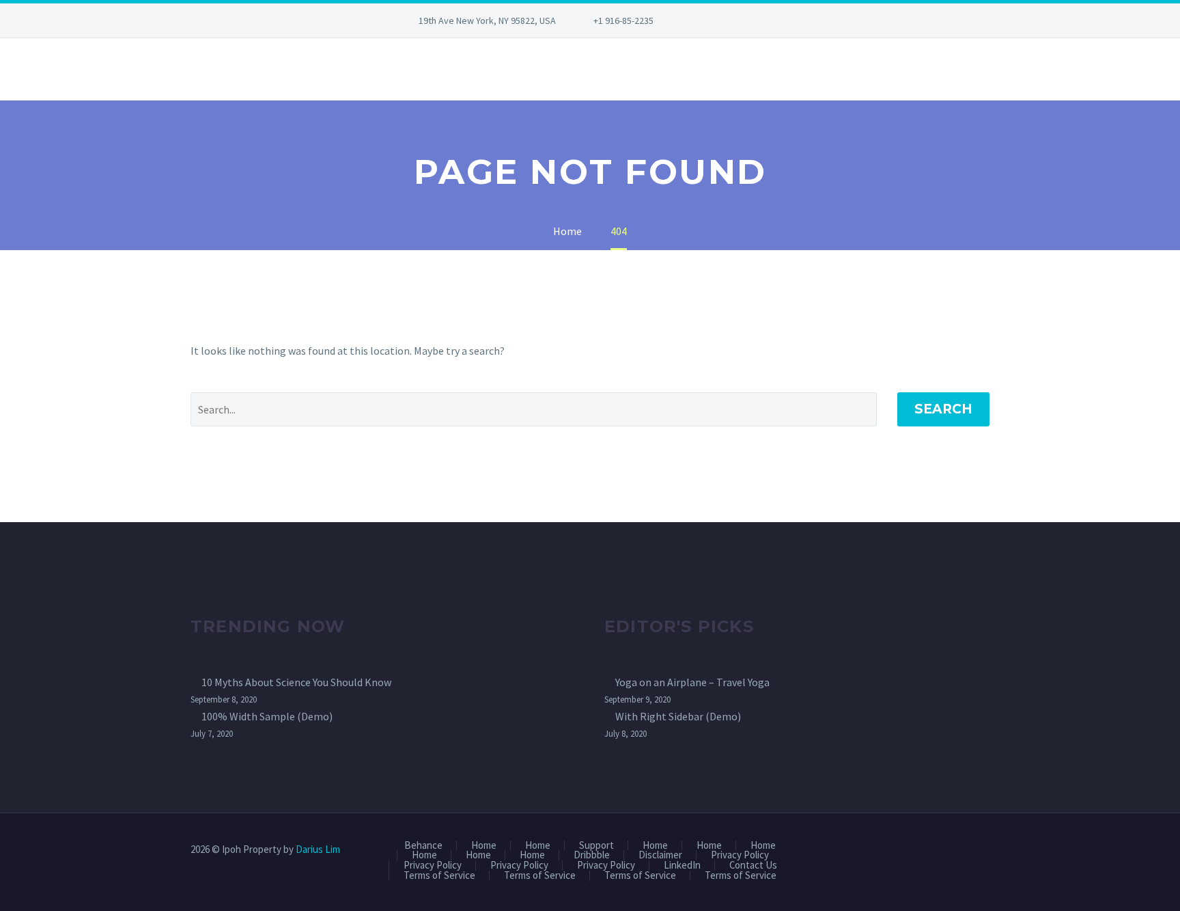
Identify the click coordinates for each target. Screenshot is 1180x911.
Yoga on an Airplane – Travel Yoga (692, 682)
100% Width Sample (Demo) (267, 716)
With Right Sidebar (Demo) (678, 716)
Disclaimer (660, 855)
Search (943, 409)
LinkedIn (682, 865)
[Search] (190, 69)
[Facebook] (708, 20)
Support (596, 846)
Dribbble (592, 855)
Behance (423, 846)
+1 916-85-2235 (623, 20)
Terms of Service (439, 876)
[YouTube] (769, 20)
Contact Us (753, 865)
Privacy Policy (740, 855)
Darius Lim (318, 849)
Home (483, 846)
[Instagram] (749, 20)
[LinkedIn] (728, 20)
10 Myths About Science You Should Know (296, 682)
